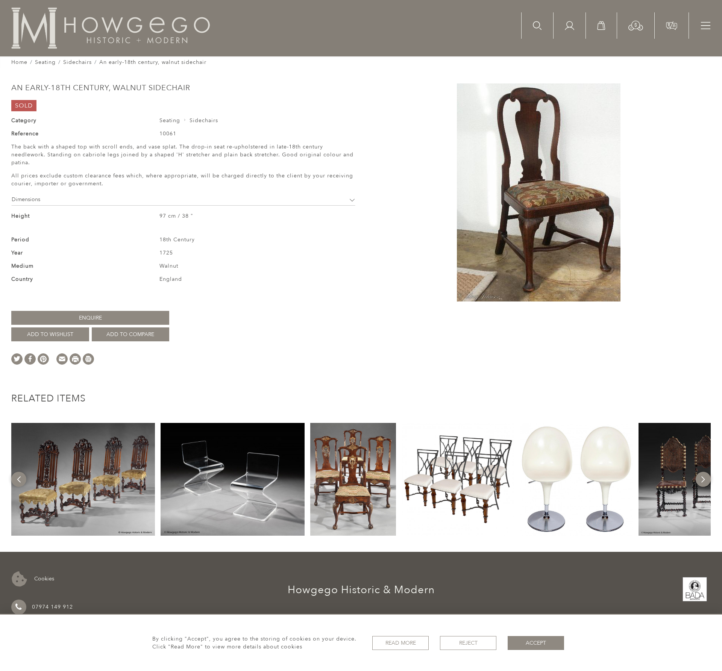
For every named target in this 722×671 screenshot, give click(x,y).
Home (19, 62)
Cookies (43, 578)
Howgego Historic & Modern (361, 590)
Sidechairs (77, 62)
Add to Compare (130, 334)
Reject (468, 643)
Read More (400, 643)
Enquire (90, 317)
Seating (45, 62)
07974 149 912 (52, 606)
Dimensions (26, 199)
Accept (536, 643)
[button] (635, 25)
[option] (83, 479)
